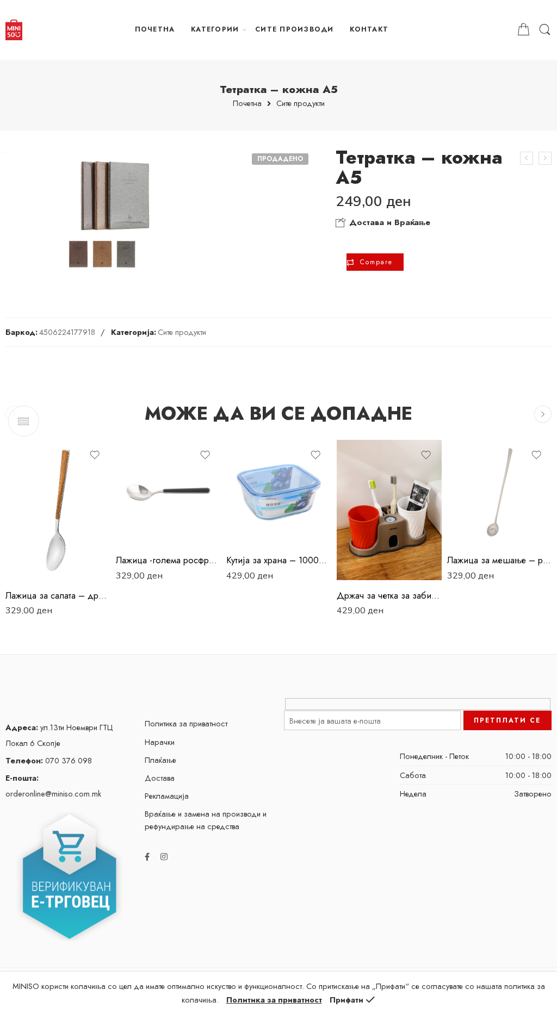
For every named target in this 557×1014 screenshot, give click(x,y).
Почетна (247, 103)
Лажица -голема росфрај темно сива (168, 560)
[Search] (545, 30)
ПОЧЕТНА (155, 29)
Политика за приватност (186, 723)
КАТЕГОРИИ (215, 29)
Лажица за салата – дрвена (57, 595)
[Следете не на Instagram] (164, 857)
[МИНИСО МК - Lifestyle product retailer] (13, 30)
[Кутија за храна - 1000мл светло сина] (278, 492)
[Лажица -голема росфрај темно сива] (168, 492)
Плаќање (160, 760)
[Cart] (523, 30)
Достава (160, 777)
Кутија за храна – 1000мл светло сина (278, 560)
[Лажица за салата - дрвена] (57, 510)
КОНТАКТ (369, 29)
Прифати (346, 999)
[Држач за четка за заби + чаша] (389, 510)
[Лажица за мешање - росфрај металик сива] (499, 492)
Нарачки (160, 742)
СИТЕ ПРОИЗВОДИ (294, 29)
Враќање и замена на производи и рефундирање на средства (206, 820)
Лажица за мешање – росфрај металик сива (499, 560)
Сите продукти (300, 103)
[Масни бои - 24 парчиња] (545, 158)
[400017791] (109, 214)
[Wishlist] (94, 455)
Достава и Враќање (388, 222)
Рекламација (167, 795)
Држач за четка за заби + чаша (389, 595)
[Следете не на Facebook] (147, 857)
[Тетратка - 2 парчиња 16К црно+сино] (526, 158)
